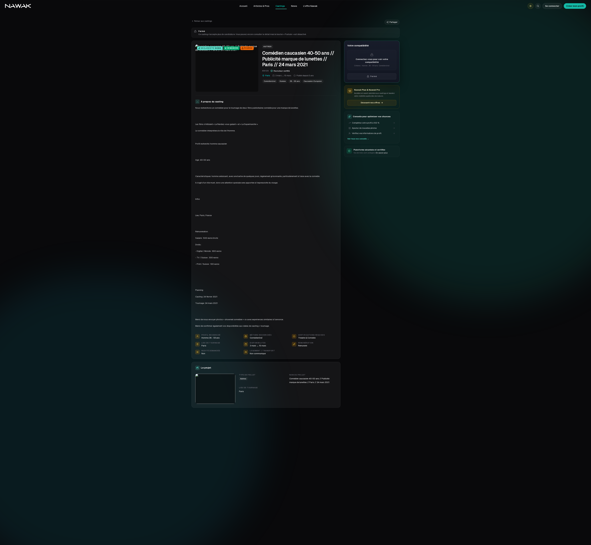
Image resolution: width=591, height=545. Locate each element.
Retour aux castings (203, 21)
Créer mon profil (575, 6)
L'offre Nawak (310, 6)
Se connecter (552, 6)
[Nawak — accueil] (18, 6)
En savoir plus (382, 153)
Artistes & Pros (261, 6)
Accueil (243, 6)
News (294, 6)
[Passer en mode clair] (530, 6)
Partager (394, 22)
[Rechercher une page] (538, 6)
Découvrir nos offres (370, 102)
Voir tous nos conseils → (358, 139)
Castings (280, 6)
